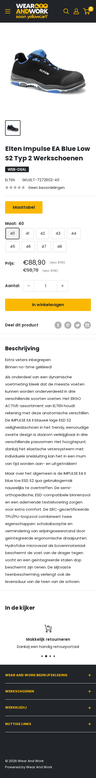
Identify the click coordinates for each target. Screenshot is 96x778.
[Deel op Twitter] (77, 325)
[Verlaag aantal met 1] (28, 285)
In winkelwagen (48, 305)
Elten (10, 179)
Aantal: (12, 285)
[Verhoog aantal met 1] (62, 285)
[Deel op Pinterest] (67, 325)
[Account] (76, 11)
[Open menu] (7, 11)
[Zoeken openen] (66, 11)
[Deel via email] (87, 325)
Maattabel (24, 207)
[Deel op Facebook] (58, 325)
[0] (86, 11)
